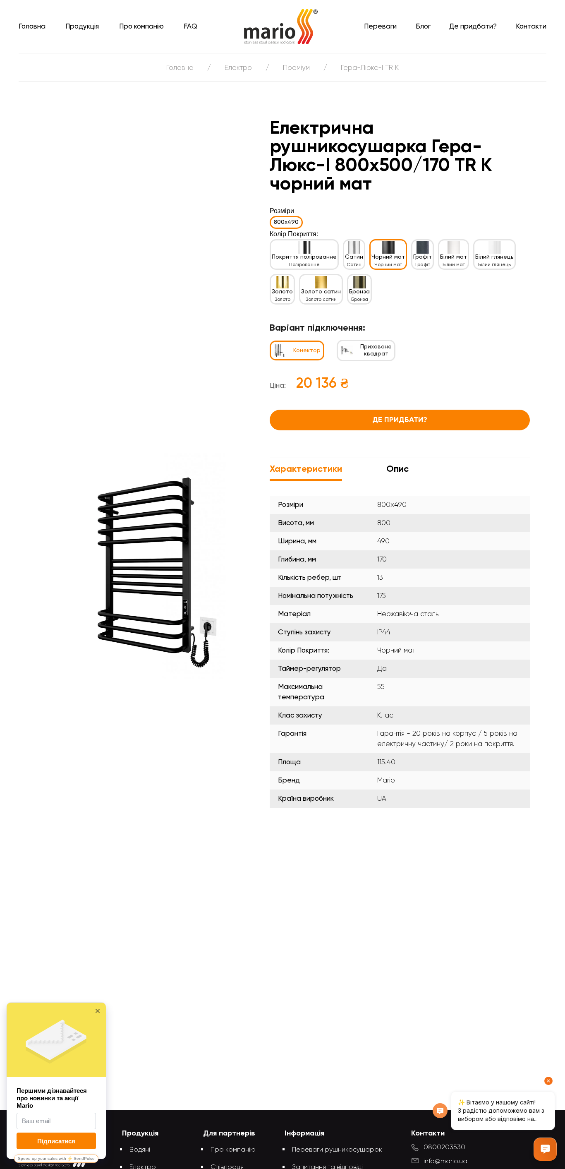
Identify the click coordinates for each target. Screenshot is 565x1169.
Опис (397, 469)
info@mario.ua (445, 1161)
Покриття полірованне (304, 257)
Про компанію (141, 26)
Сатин (354, 257)
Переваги (380, 26)
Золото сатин (321, 292)
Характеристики (306, 469)
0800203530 (444, 1147)
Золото (282, 292)
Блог (423, 26)
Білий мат (453, 257)
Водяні (139, 1150)
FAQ (190, 26)
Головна (32, 26)
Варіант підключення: (317, 328)
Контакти (531, 26)
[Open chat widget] (545, 1149)
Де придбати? (473, 26)
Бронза (359, 292)
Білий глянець (494, 257)
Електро (238, 68)
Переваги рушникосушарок (337, 1150)
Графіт (422, 257)
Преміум (296, 68)
